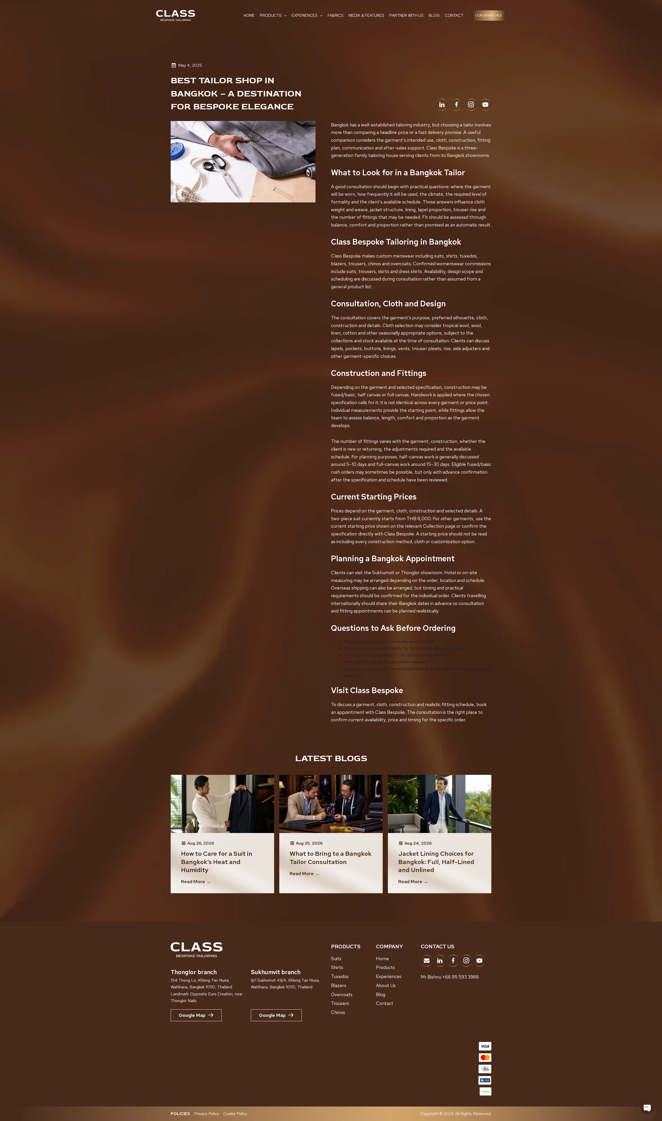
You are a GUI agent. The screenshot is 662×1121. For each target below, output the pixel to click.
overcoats (400, 264)
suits (439, 256)
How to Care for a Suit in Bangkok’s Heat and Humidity (216, 862)
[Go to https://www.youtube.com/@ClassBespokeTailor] (485, 105)
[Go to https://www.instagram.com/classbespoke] (471, 105)
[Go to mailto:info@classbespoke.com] (427, 961)
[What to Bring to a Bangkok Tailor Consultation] (331, 803)
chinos (374, 264)
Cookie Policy (235, 1113)
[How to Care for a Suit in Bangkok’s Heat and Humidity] (222, 803)
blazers (338, 264)
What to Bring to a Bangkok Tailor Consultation (331, 858)
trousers (357, 264)
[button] (284, 15)
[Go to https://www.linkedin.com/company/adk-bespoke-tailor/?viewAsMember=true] (442, 105)
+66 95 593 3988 (460, 977)
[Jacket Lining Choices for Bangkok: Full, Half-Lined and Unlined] (439, 803)
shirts (451, 256)
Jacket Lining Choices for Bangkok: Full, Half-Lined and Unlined (436, 862)
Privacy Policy (206, 1113)
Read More (196, 881)
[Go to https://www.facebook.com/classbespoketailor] (456, 105)
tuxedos (468, 256)
